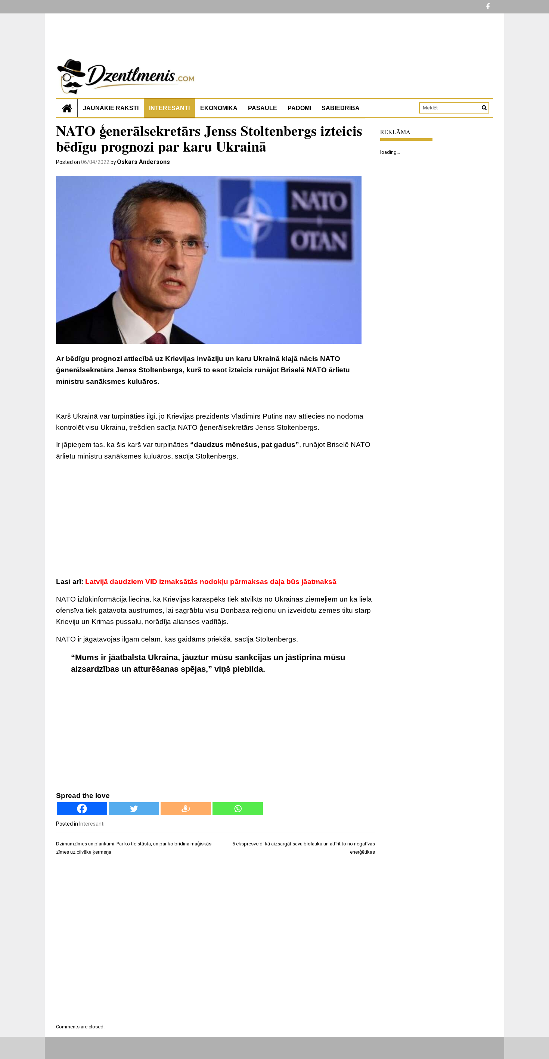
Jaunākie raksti (111, 108)
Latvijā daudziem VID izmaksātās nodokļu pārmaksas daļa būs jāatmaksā (210, 582)
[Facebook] (82, 808)
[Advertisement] (215, 520)
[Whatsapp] (238, 808)
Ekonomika (219, 108)
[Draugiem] (186, 808)
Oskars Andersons (143, 161)
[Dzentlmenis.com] (67, 108)
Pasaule (262, 108)
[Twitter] (134, 808)
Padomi (299, 108)
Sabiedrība (341, 108)
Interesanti (169, 108)
